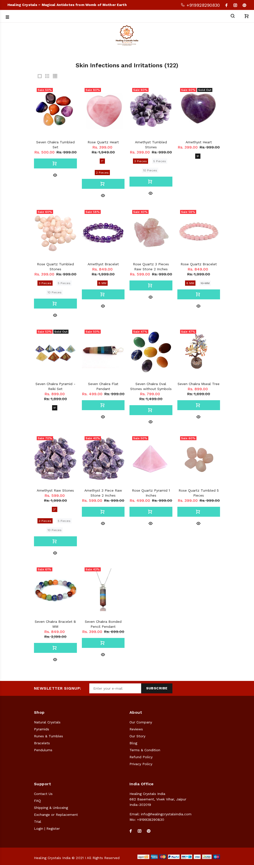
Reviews (136, 729)
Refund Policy (141, 757)
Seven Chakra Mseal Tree (199, 384)
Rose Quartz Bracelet (199, 264)
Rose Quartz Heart (103, 142)
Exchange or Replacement (56, 815)
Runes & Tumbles (48, 736)
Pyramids (41, 729)
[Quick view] (55, 174)
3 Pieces (140, 161)
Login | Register (47, 828)
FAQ (37, 801)
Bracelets (42, 743)
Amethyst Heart (199, 142)
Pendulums (43, 750)
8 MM (102, 283)
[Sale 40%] (150, 232)
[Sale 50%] (103, 352)
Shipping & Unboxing (51, 808)
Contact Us (43, 794)
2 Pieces (102, 172)
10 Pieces (150, 170)
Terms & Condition (144, 750)
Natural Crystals (47, 722)
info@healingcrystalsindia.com (166, 814)
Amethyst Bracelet (103, 264)
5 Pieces (159, 161)
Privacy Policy (140, 764)
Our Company (140, 722)
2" (54, 509)
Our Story (137, 736)
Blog (133, 743)
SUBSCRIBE (157, 688)
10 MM (205, 283)
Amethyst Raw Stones (55, 490)
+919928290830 (202, 5)
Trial (37, 822)
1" (102, 161)
